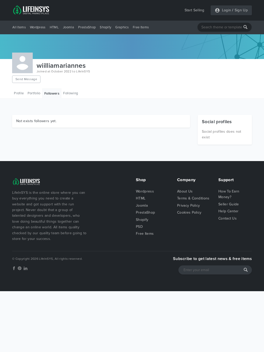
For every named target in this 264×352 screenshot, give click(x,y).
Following (70, 93)
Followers (51, 93)
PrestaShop (87, 27)
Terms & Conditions (193, 198)
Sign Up (241, 10)
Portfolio (34, 93)
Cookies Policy (189, 212)
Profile (19, 93)
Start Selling (194, 10)
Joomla (68, 27)
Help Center (228, 211)
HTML (54, 27)
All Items (19, 27)
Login (226, 10)
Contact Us (227, 218)
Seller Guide (228, 204)
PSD (139, 226)
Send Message (26, 79)
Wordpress (38, 27)
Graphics (122, 27)
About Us (185, 191)
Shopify (105, 27)
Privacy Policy (188, 205)
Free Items (141, 27)
